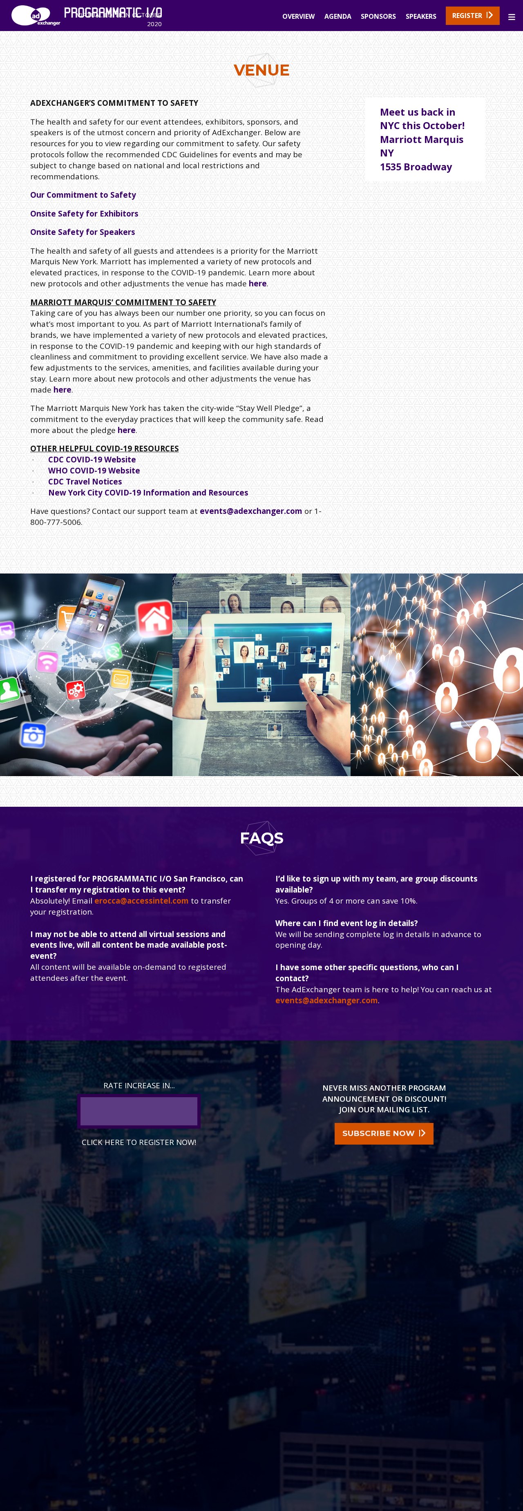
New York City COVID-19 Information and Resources (148, 492)
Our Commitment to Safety (83, 195)
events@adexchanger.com (251, 511)
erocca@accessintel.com (141, 900)
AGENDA (337, 16)
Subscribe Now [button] (378, 1133)
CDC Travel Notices (85, 481)
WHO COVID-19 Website (94, 470)
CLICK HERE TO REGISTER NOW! (139, 1142)
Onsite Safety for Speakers (82, 232)
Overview (298, 16)
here (258, 283)
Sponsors (378, 16)
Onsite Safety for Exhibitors (84, 213)
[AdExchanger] (35, 25)
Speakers (421, 16)
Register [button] (467, 15)
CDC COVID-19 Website (92, 459)
